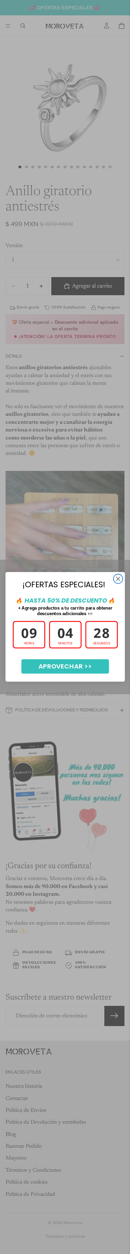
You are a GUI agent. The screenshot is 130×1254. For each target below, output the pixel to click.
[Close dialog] (118, 579)
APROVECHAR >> (65, 666)
